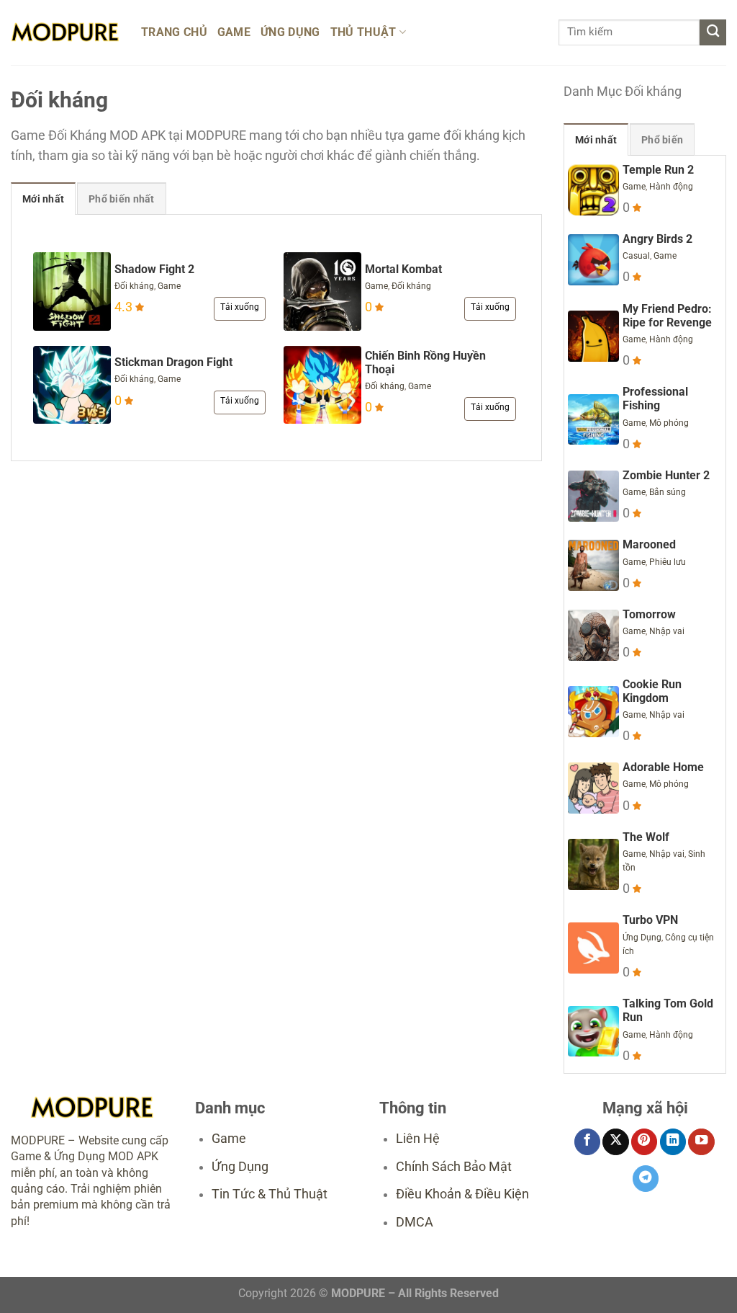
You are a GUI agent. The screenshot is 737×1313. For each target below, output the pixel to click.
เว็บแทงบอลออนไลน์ (348, 1273)
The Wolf (646, 837)
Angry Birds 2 (657, 239)
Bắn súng (667, 492)
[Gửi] (713, 32)
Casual (636, 256)
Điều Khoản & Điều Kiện (462, 1194)
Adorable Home (663, 767)
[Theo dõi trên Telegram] (646, 1178)
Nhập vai (666, 631)
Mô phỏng (669, 423)
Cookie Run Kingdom (652, 691)
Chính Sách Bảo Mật (454, 1167)
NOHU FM (408, 1273)
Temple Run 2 (658, 170)
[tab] (43, 198)
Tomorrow (649, 614)
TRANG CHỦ (174, 32)
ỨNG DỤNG (290, 32)
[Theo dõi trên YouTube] (701, 1142)
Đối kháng (134, 286)
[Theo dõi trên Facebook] (587, 1142)
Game (169, 286)
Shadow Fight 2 (154, 269)
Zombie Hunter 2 (666, 475)
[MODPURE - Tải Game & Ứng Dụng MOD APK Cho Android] (65, 32)
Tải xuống (239, 307)
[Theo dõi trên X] (615, 1142)
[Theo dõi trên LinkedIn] (673, 1142)
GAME (233, 32)
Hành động (671, 187)
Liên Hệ (418, 1138)
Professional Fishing (655, 398)
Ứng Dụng (642, 938)
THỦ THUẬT (363, 32)
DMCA (414, 1222)
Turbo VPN (650, 920)
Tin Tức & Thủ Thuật (269, 1194)
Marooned (649, 544)
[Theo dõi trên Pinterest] (644, 1142)
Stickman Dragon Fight (173, 362)
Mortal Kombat (403, 269)
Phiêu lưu (667, 562)
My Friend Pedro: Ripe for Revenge (667, 315)
